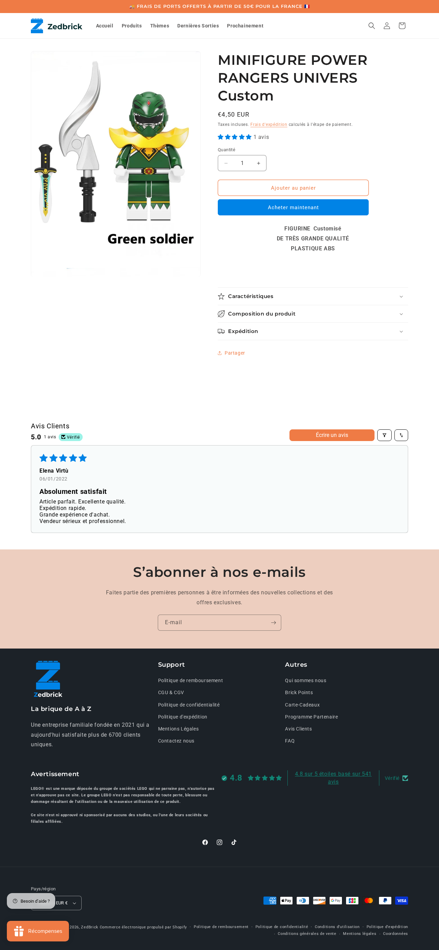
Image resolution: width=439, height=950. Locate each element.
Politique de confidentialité (189, 705)
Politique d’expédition (387, 927)
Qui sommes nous (305, 680)
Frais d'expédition (268, 124)
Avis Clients (298, 729)
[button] (371, 25)
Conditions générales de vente (307, 933)
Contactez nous (176, 741)
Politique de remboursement (190, 680)
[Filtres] (384, 435)
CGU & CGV (171, 693)
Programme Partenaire (311, 717)
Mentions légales (359, 933)
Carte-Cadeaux (302, 705)
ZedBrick (89, 927)
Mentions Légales (178, 729)
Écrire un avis (332, 435)
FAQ (290, 741)
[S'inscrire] (273, 623)
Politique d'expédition (182, 717)
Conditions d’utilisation (337, 927)
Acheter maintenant (293, 207)
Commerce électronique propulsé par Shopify (143, 927)
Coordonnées (395, 933)
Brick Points (299, 693)
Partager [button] (235, 353)
